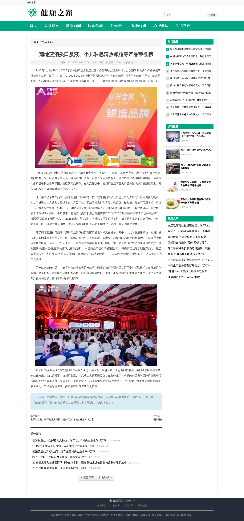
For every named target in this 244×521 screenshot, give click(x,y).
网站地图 (142, 505)
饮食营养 (95, 26)
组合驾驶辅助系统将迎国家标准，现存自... (191, 49)
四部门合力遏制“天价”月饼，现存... (188, 242)
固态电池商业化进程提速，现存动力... (190, 225)
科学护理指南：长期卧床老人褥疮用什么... (191, 63)
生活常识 (183, 26)
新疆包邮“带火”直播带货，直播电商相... (190, 100)
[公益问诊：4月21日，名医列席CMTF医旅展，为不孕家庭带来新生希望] (173, 136)
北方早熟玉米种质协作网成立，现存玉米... (191, 114)
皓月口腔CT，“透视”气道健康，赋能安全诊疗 (59, 457)
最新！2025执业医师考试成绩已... (188, 254)
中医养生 (117, 26)
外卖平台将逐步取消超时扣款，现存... (190, 248)
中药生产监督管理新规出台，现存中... (190, 265)
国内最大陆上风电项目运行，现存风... (190, 259)
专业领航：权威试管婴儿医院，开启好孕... (191, 107)
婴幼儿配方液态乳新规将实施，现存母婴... (191, 85)
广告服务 (115, 505)
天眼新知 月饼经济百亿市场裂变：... (189, 236)
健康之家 (31, 2)
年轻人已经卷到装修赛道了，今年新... (190, 231)
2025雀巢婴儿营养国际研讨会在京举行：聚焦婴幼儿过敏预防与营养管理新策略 (79, 462)
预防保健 (139, 26)
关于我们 (101, 505)
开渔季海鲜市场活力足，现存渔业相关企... (191, 92)
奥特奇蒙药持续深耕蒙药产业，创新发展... (191, 71)
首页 (33, 26)
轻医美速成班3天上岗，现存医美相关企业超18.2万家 (63, 451)
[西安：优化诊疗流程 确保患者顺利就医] (173, 168)
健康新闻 (73, 26)
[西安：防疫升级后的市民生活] (173, 153)
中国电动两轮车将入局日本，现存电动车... (191, 56)
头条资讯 (51, 26)
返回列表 (157, 419)
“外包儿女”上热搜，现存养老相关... (188, 271)
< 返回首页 (87, 477)
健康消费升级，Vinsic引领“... (185, 276)
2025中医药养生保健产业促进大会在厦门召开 (59, 468)
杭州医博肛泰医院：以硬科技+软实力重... (191, 78)
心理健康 (161, 26)
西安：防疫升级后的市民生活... (196, 150)
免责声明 (128, 505)
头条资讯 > (105, 477)
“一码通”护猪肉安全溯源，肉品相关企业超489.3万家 (63, 445)
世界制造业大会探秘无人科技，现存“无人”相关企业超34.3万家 (62, 419)
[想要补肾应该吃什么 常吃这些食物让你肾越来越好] (173, 185)
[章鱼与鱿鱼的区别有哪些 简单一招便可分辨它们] (173, 203)
